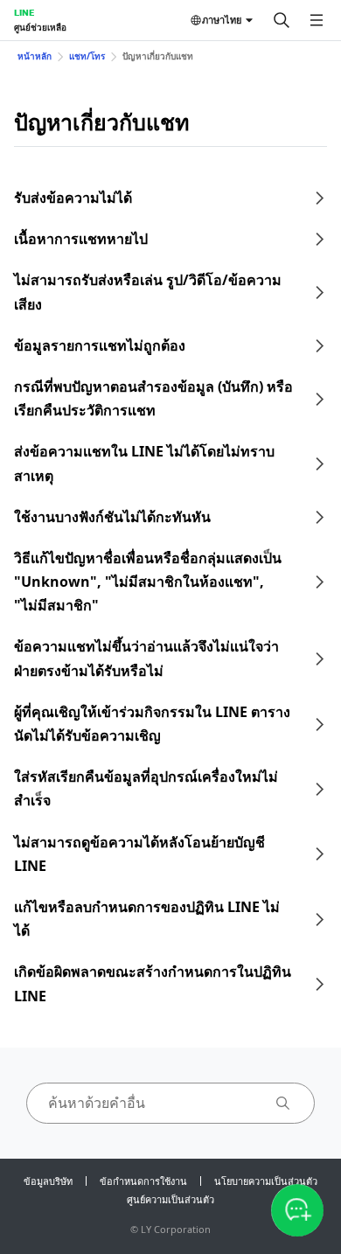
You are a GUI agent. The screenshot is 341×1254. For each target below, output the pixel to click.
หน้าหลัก (34, 56)
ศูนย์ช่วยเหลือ (40, 27)
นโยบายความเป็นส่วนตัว (265, 1181)
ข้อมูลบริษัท (48, 1181)
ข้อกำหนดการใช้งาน (143, 1181)
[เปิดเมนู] (316, 20)
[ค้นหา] (281, 20)
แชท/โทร (87, 56)
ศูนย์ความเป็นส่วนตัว (170, 1199)
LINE (24, 12)
